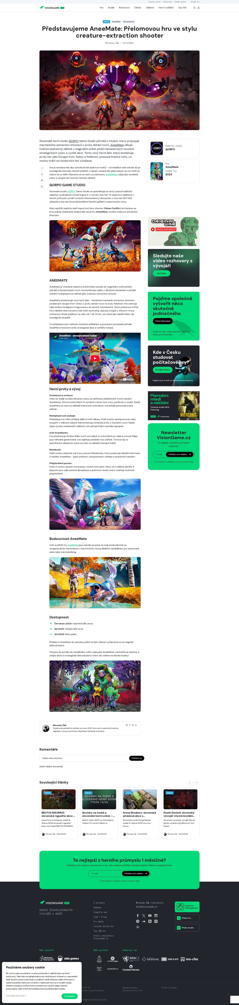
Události (150, 7)
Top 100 (182, 7)
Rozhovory (124, 7)
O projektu (99, 903)
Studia (111, 7)
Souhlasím (69, 996)
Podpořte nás (100, 912)
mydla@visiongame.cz (146, 906)
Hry (101, 7)
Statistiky (167, 2)
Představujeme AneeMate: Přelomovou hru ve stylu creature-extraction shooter (84, 15)
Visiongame (43, 15)
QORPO (73, 141)
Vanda (174, 987)
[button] (190, 782)
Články (137, 7)
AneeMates (112, 174)
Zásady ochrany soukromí (94, 999)
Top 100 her (100, 931)
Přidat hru (195, 2)
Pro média (99, 921)
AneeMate (117, 145)
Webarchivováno (130, 987)
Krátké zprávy (180, 2)
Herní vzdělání (166, 7)
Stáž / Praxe (100, 917)
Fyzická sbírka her (104, 926)
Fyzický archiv (155, 2)
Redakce (97, 907)
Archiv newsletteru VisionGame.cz (104, 937)
